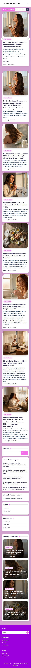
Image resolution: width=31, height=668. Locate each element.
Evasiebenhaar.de (11, 3)
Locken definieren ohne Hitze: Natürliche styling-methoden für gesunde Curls (14, 307)
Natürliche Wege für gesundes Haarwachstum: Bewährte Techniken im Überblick (14, 44)
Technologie (7, 358)
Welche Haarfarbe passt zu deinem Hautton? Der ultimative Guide (15, 205)
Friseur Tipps (8, 199)
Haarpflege (7, 39)
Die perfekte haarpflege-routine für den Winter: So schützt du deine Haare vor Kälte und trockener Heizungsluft (13, 422)
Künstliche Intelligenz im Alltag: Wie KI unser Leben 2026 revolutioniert (15, 363)
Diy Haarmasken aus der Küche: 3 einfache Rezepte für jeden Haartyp (15, 256)
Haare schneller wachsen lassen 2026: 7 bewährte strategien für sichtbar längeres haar (15, 156)
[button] (6, 61)
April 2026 (6, 508)
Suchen (6, 448)
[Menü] (28, 3)
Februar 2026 (6, 511)
